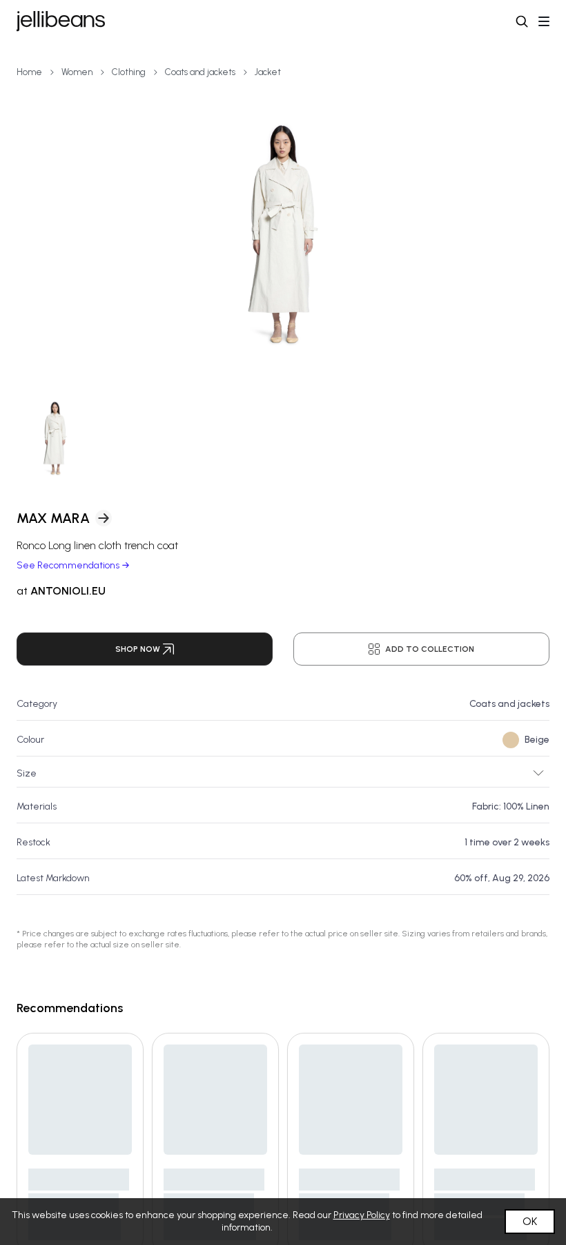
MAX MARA (53, 518)
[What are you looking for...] (522, 21)
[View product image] (283, 234)
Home (29, 72)
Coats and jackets (200, 72)
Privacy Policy (361, 1215)
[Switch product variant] (55, 438)
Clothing (129, 72)
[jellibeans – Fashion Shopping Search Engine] (61, 21)
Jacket (268, 72)
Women (76, 72)
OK (530, 1221)
